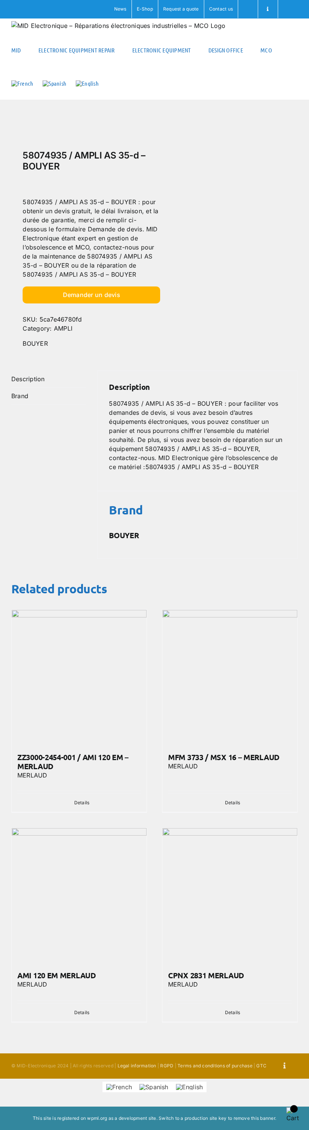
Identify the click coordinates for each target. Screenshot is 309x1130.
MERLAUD (32, 775)
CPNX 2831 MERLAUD (206, 975)
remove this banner (254, 1118)
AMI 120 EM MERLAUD (56, 975)
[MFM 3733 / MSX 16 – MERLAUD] (229, 677)
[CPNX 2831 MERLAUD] (229, 895)
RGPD (166, 1065)
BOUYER (35, 343)
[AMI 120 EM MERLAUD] (79, 895)
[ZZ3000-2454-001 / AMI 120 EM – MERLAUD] (79, 677)
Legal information (137, 1065)
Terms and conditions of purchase (214, 1065)
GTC (261, 1065)
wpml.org (97, 1118)
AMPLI (63, 328)
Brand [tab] (19, 396)
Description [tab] (28, 379)
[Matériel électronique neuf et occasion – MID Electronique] (80, 126)
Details (82, 802)
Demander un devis (91, 295)
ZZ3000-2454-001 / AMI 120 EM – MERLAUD (72, 761)
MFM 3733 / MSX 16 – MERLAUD (224, 757)
